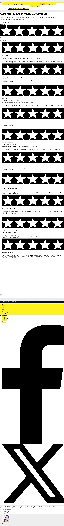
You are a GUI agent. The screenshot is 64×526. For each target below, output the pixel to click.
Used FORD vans (4, 322)
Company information (5, 312)
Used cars (3, 305)
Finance (3, 307)
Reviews (3, 309)
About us (3, 308)
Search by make (3, 313)
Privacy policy (4, 311)
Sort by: (1, 40)
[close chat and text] (1, 522)
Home (2, 304)
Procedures (37, 6)
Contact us (3, 310)
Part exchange (4, 306)
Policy (32, 6)
